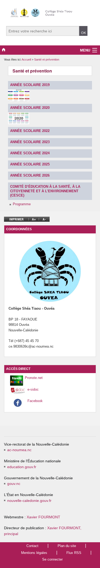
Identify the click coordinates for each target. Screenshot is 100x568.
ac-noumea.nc (19, 450)
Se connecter (52, 559)
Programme (22, 204)
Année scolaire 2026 (30, 175)
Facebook (35, 401)
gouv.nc (13, 484)
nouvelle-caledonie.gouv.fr (29, 501)
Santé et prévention (46, 59)
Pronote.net (34, 378)
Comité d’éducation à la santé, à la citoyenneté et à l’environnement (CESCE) (45, 191)
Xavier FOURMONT (43, 517)
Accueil (26, 59)
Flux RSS (73, 553)
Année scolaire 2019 (30, 85)
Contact (32, 546)
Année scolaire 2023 (30, 142)
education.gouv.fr (21, 467)
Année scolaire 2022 (30, 131)
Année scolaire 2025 (30, 164)
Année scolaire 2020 (30, 108)
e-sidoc (33, 389)
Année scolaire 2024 (30, 153)
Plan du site (67, 546)
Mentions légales (34, 553)
